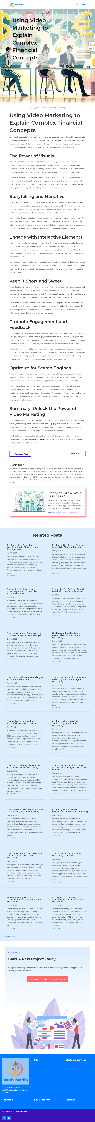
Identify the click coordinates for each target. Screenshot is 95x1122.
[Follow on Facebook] (4, 1118)
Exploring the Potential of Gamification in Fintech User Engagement (22, 547)
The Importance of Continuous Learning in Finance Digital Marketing (69, 679)
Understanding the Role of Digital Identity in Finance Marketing (66, 635)
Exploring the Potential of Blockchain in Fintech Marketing (70, 810)
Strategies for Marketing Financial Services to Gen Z (21, 722)
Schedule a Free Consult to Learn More (47, 979)
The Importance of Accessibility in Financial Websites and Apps (24, 634)
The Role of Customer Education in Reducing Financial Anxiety (25, 810)
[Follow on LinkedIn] (9, 1118)
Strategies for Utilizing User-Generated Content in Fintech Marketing (68, 899)
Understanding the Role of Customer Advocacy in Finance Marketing (24, 899)
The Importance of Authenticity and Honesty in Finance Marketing (24, 855)
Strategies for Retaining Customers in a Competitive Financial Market (22, 591)
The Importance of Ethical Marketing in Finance (66, 854)
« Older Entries (10, 936)
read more (11, 576)
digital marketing (38, 439)
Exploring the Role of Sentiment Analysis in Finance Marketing (69, 546)
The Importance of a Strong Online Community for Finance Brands (69, 767)
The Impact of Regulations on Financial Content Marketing (23, 766)
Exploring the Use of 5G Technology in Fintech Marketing (65, 723)
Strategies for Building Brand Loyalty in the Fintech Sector (68, 590)
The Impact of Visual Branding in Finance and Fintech (25, 678)
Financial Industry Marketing (53, 108)
